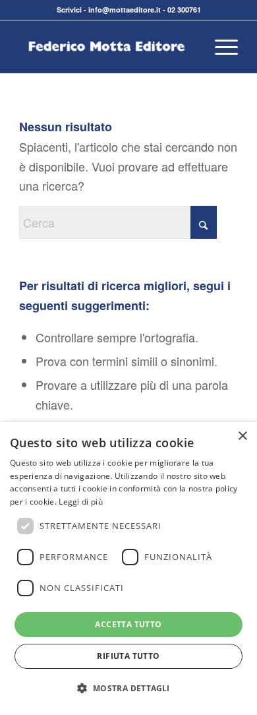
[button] (128, 688)
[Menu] (220, 46)
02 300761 (184, 10)
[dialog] (128, 568)
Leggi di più (81, 501)
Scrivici (69, 10)
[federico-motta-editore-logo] (106, 46)
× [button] (242, 436)
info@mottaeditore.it (124, 10)
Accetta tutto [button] (128, 624)
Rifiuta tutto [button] (128, 656)
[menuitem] (220, 46)
